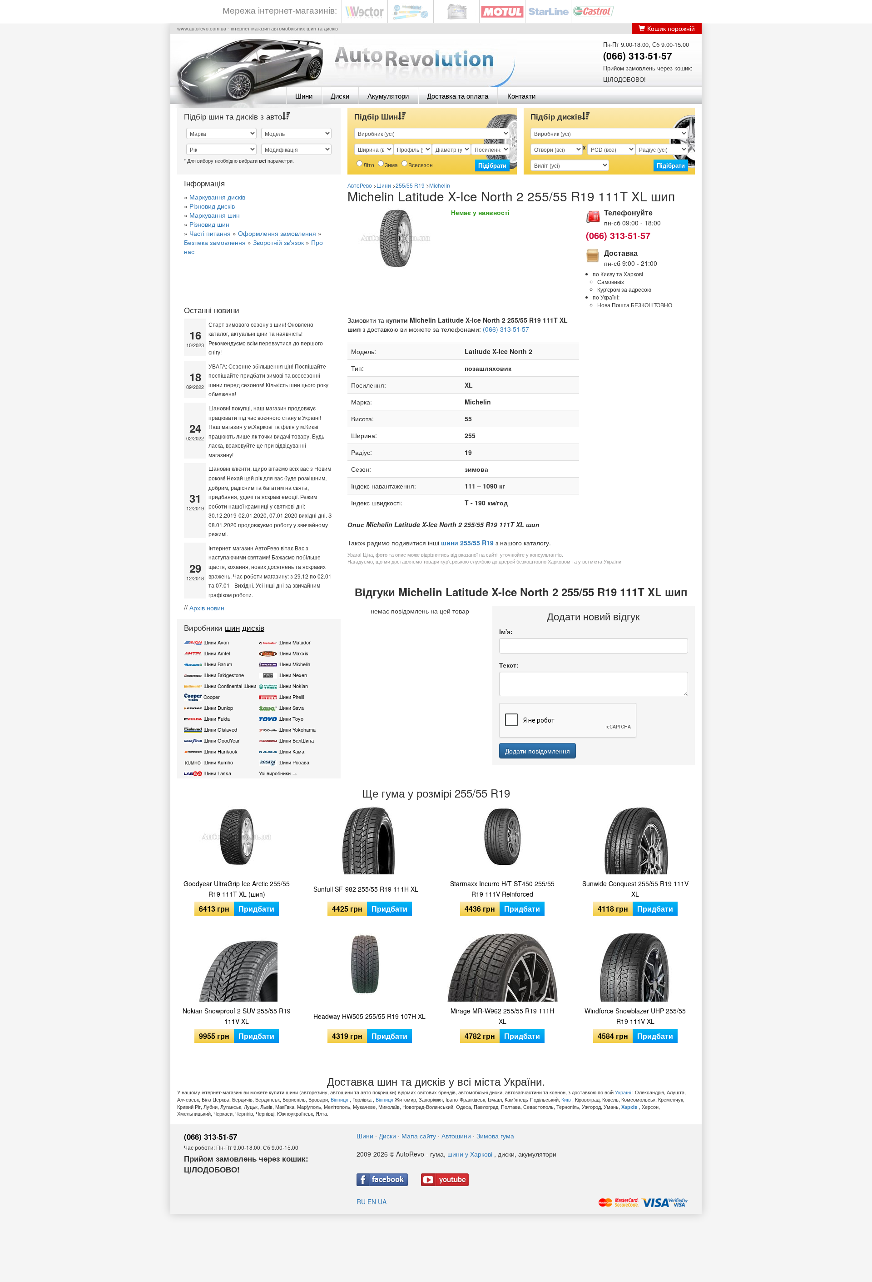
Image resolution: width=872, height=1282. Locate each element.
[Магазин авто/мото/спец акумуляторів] (456, 10)
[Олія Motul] (502, 10)
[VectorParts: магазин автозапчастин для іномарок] (364, 10)
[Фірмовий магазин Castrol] (594, 10)
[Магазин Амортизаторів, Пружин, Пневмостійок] (410, 10)
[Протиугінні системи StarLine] (548, 10)
